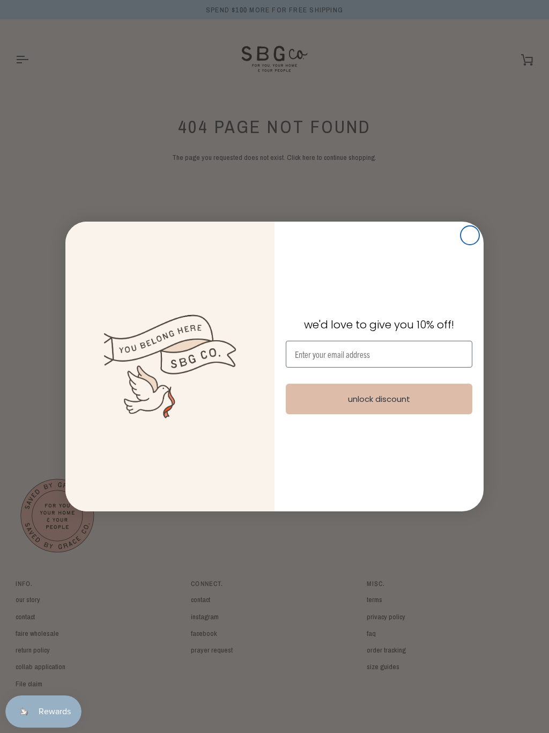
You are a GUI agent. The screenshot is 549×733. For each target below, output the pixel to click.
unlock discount (379, 399)
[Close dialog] (470, 235)
